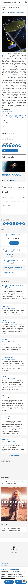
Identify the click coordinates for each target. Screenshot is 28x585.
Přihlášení (24, 197)
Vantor (4, 376)
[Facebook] (7, 223)
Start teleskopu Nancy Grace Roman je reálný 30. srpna (13, 286)
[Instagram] (10, 223)
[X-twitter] (14, 223)
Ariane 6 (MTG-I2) (8, 255)
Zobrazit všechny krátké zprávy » (14, 455)
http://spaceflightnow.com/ (9, 111)
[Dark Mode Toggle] (24, 581)
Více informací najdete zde (8, 577)
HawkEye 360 (6, 417)
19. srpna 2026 (12, 418)
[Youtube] (4, 223)
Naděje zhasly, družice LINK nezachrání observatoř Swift (11, 175)
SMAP (11, 128)
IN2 (3, 396)
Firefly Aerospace (7, 357)
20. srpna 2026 (12, 359)
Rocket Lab (5, 306)
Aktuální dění (5, 122)
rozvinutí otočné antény (14, 74)
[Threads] (17, 223)
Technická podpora (5, 558)
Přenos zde (14, 243)
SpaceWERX (5, 320)
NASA (3, 128)
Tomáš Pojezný (5, 308)
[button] (19, 2)
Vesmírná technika (5, 565)
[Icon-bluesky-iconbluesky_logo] (23, 223)
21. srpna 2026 (11, 289)
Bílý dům (4, 339)
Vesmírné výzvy (5, 563)
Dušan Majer (4, 289)
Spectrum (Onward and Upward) (12, 267)
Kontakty (4, 556)
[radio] (3, 139)
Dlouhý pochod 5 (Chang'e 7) (11, 235)
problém (7, 128)
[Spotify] (20, 223)
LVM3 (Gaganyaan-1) (9, 272)
